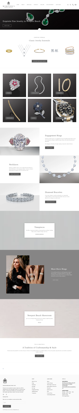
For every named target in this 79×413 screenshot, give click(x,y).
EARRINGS (59, 92)
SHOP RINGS (55, 280)
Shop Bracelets (51, 201)
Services (29, 4)
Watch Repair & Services (51, 384)
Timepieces (34, 393)
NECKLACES (35, 92)
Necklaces (34, 384)
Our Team (58, 4)
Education (49, 388)
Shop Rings (49, 147)
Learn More (39, 355)
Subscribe (6, 406)
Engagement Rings (35, 389)
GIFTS (33, 118)
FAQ (48, 391)
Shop (18, 4)
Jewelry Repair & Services (51, 386)
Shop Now (7, 25)
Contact (36, 4)
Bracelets (9, 118)
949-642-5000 (64, 385)
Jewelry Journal (49, 389)
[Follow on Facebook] (6, 394)
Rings (33, 383)
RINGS (8, 92)
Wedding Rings (35, 391)
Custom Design (50, 383)
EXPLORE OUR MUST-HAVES (39, 61)
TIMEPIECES (60, 118)
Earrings (33, 388)
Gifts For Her (34, 381)
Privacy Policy (49, 393)
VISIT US (39, 322)
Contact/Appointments (51, 394)
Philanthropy (50, 4)
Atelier (42, 4)
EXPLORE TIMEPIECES (39, 234)
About (23, 4)
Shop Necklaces (15, 174)
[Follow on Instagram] (3, 394)
